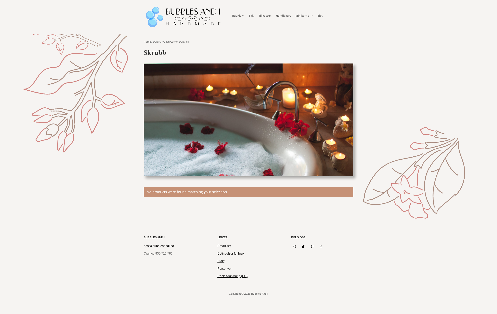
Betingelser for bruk (230, 253)
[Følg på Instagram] (294, 246)
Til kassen (265, 15)
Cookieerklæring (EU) (232, 276)
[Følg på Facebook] (321, 246)
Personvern (225, 268)
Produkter (224, 246)
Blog (320, 15)
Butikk (236, 15)
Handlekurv (283, 15)
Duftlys (157, 41)
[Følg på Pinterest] (312, 246)
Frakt (220, 261)
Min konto (302, 15)
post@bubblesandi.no (159, 246)
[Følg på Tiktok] (303, 246)
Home (147, 41)
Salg (251, 15)
